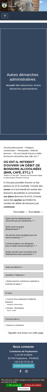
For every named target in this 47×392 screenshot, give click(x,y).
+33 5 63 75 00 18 (23, 361)
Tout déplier (35, 212)
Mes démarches (24, 85)
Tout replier (20, 212)
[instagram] (26, 371)
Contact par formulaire (23, 366)
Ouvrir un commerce (15, 325)
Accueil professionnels (14, 148)
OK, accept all (15, 385)
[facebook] (20, 371)
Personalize (24, 389)
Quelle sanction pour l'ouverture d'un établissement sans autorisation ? (21, 253)
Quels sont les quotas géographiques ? (15, 228)
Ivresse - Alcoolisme (15, 308)
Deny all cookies (33, 385)
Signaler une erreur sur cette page (25, 333)
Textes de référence (13, 267)
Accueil (10, 85)
